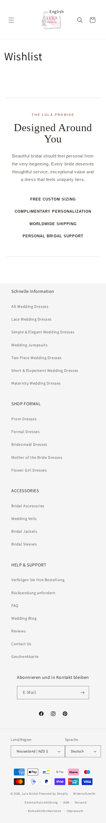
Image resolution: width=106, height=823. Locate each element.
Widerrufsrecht (84, 794)
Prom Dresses (23, 418)
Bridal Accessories (27, 505)
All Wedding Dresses (29, 306)
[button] (11, 20)
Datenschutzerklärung (41, 802)
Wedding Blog (23, 618)
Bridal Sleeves (24, 544)
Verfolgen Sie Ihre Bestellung (37, 579)
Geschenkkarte (25, 656)
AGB (66, 802)
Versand (81, 802)
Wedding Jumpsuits (29, 344)
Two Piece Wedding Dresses (36, 357)
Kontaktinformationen (44, 811)
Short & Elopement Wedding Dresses (44, 370)
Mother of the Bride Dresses (36, 457)
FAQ (14, 605)
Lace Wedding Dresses (31, 319)
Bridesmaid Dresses (29, 444)
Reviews (18, 631)
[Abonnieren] (82, 692)
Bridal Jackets (24, 531)
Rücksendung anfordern (33, 592)
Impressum (75, 811)
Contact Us (21, 643)
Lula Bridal (30, 794)
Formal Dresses (25, 431)
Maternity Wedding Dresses (36, 383)
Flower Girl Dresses (29, 470)
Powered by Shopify (53, 794)
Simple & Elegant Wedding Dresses (42, 331)
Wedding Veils (24, 518)
